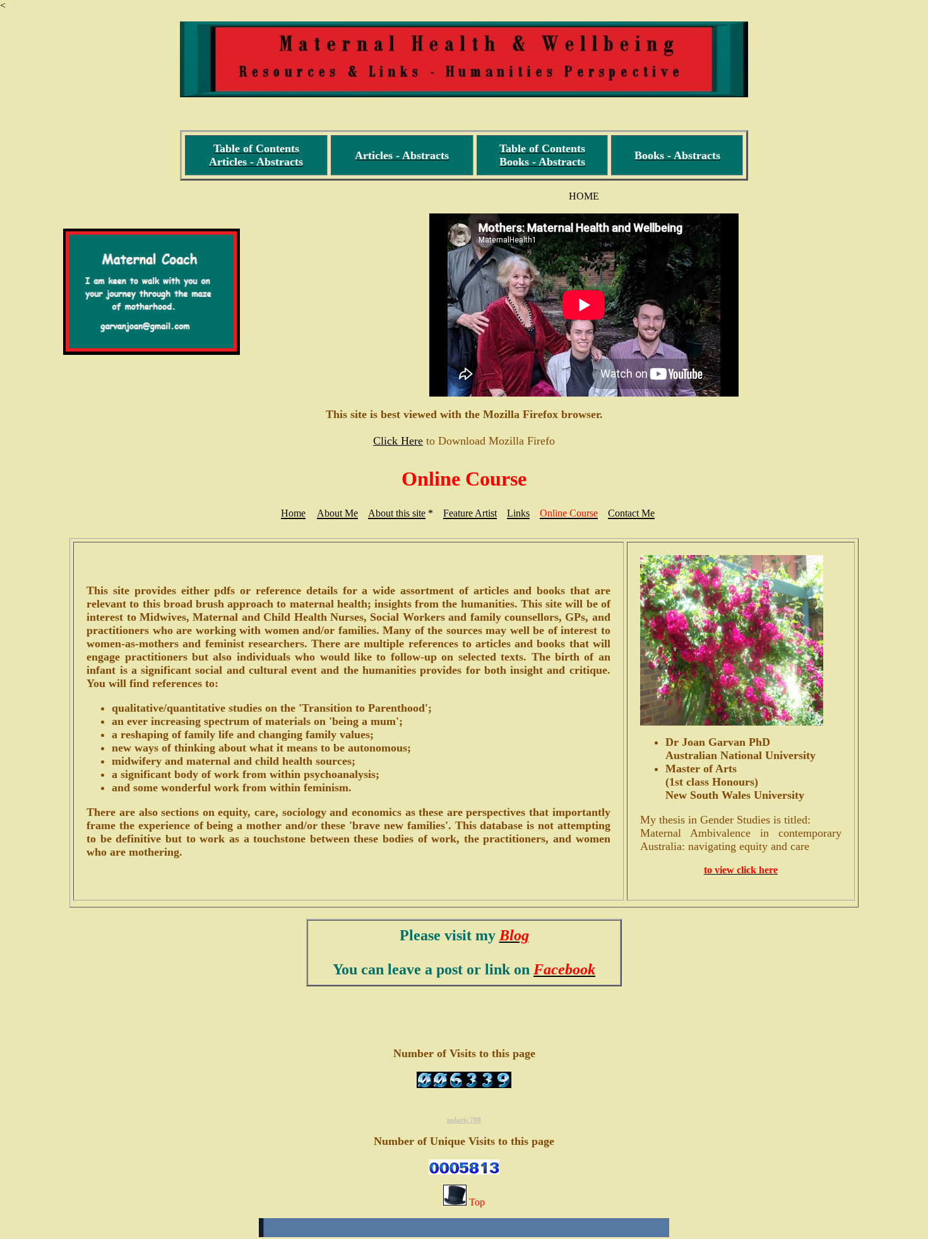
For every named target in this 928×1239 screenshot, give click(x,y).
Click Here (398, 440)
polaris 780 (464, 1119)
